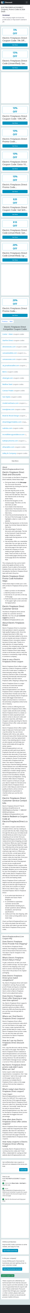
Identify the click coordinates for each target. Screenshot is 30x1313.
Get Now (15, 45)
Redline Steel (13, 384)
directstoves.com (14, 347)
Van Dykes (12, 397)
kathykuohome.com (15, 441)
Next (11, 321)
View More (15, 461)
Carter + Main (13, 334)
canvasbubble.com (15, 353)
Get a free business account (12, 1269)
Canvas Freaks (13, 390)
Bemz (10, 372)
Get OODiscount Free (10, 1250)
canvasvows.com (14, 359)
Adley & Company (14, 453)
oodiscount (6, 2)
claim (19, 1293)
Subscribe (23, 1170)
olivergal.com (13, 378)
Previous (5, 321)
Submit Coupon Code (8, 1275)
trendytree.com (14, 409)
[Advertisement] (15, 87)
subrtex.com (12, 428)
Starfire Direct (13, 340)
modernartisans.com (16, 403)
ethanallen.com (14, 447)
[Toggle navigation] (26, 2)
